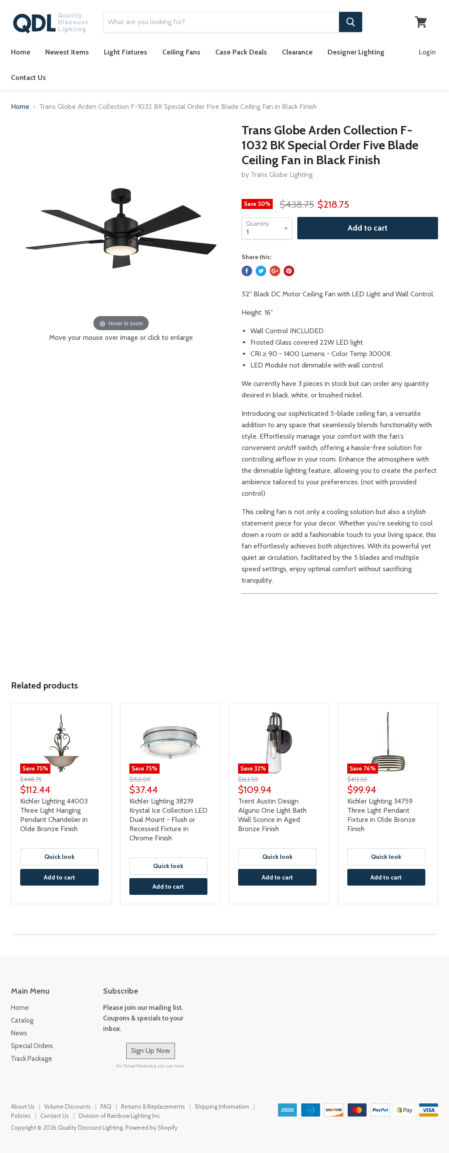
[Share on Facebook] (247, 271)
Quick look (59, 857)
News (19, 1033)
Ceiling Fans (181, 52)
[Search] (350, 22)
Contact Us (28, 77)
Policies (21, 1115)
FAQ (105, 1106)
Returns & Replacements (153, 1106)
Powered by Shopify (151, 1127)
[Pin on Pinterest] (289, 271)
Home (20, 52)
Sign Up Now (150, 1050)
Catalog (22, 1020)
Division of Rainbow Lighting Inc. (119, 1115)
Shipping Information (222, 1106)
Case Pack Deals (241, 52)
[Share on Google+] (275, 271)
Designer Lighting (356, 52)
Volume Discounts (67, 1106)
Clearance (297, 52)
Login (427, 52)
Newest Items (67, 52)
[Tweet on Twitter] (261, 271)
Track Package (31, 1059)
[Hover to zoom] (121, 227)
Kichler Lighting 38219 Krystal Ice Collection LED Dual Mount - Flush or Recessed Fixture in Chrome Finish (168, 819)
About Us (23, 1106)
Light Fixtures (125, 52)
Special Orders (32, 1046)
